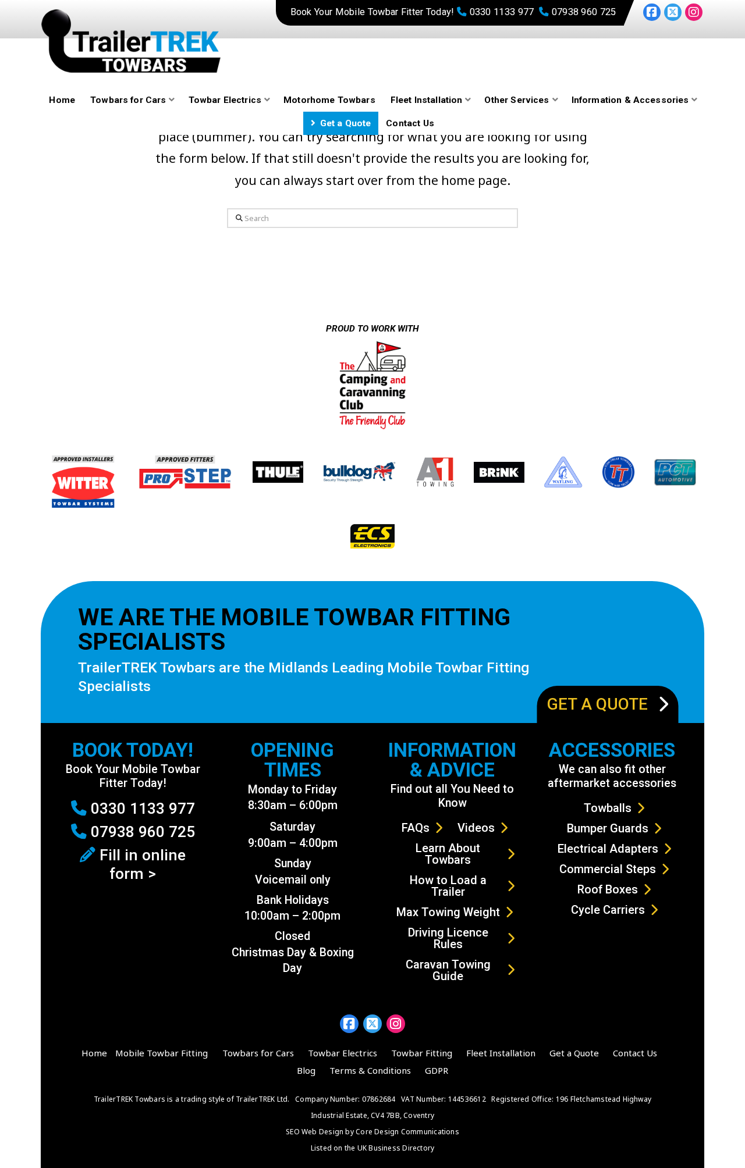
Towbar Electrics (342, 1053)
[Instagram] (694, 12)
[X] (673, 12)
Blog (306, 1070)
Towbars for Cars (258, 1053)
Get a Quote (574, 1053)
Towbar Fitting (421, 1053)
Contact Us (635, 1053)
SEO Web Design (314, 1132)
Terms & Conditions (370, 1070)
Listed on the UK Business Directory (373, 1148)
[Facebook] (652, 12)
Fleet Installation (500, 1053)
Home (94, 1053)
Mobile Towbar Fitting (161, 1053)
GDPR (436, 1070)
